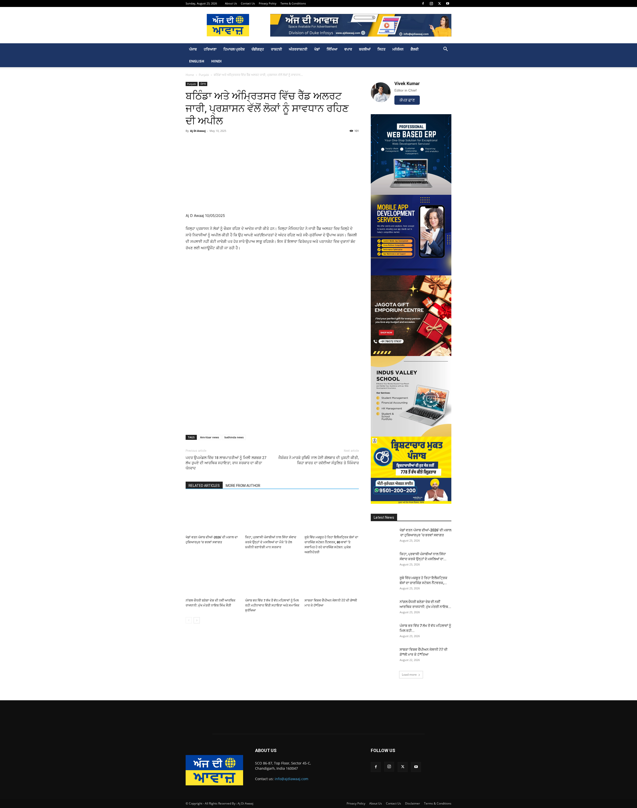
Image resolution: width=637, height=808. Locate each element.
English (196, 61)
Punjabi (204, 75)
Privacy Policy (267, 3)
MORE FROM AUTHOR (243, 486)
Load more (409, 674)
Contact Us (248, 3)
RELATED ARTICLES (204, 486)
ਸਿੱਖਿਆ (332, 49)
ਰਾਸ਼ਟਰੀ (276, 49)
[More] (458, 142)
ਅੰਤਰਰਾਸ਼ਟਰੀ (298, 49)
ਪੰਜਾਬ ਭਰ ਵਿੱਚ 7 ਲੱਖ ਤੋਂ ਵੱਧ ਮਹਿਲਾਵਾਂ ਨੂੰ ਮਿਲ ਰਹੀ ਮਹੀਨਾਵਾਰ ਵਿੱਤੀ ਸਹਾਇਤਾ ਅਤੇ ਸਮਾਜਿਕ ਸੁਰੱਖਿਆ (272, 605)
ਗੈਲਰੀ (415, 49)
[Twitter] (439, 3)
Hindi (216, 61)
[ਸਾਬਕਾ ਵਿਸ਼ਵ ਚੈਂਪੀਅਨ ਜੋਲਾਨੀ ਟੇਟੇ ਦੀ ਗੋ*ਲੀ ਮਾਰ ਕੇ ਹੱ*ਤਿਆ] (332, 577)
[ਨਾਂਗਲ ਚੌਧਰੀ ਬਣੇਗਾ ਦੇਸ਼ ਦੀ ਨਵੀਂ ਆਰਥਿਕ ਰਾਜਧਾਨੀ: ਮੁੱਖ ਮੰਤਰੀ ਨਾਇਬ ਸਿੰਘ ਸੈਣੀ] (213, 577)
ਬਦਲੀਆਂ (365, 49)
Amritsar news (209, 437)
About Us (231, 3)
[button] (445, 49)
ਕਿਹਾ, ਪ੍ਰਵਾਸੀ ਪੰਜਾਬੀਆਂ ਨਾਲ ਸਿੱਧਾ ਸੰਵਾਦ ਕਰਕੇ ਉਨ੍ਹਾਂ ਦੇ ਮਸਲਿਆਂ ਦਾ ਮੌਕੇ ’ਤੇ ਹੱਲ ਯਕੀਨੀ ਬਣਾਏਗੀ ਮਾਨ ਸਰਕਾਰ (270, 542)
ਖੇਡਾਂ (317, 49)
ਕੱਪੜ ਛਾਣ (407, 100)
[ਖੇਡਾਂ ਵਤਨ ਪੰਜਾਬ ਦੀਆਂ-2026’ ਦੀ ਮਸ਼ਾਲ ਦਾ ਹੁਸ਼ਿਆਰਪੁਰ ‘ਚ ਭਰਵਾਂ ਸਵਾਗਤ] (213, 514)
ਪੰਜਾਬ (193, 49)
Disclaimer (412, 803)
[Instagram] (431, 3)
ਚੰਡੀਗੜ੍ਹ (258, 49)
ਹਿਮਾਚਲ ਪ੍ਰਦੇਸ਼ (234, 49)
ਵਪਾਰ (348, 49)
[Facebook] (423, 3)
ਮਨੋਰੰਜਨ (398, 49)
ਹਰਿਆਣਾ (210, 49)
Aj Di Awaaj (198, 131)
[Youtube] (447, 3)
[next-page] (197, 620)
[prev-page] (189, 620)
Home (190, 75)
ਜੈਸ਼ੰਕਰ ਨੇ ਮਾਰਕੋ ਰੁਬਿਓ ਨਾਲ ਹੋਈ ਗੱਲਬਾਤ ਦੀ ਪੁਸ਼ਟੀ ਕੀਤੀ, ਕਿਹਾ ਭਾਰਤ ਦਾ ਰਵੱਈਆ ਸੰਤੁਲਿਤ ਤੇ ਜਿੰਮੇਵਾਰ (318, 460)
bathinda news (234, 437)
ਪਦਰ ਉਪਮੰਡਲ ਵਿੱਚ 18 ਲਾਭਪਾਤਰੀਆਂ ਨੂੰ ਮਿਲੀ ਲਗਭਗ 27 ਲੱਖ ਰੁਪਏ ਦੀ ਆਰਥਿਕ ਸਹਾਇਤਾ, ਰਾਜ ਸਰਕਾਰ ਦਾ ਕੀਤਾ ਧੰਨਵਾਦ (226, 462)
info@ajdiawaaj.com (291, 778)
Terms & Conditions (293, 3)
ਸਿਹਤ (381, 49)
